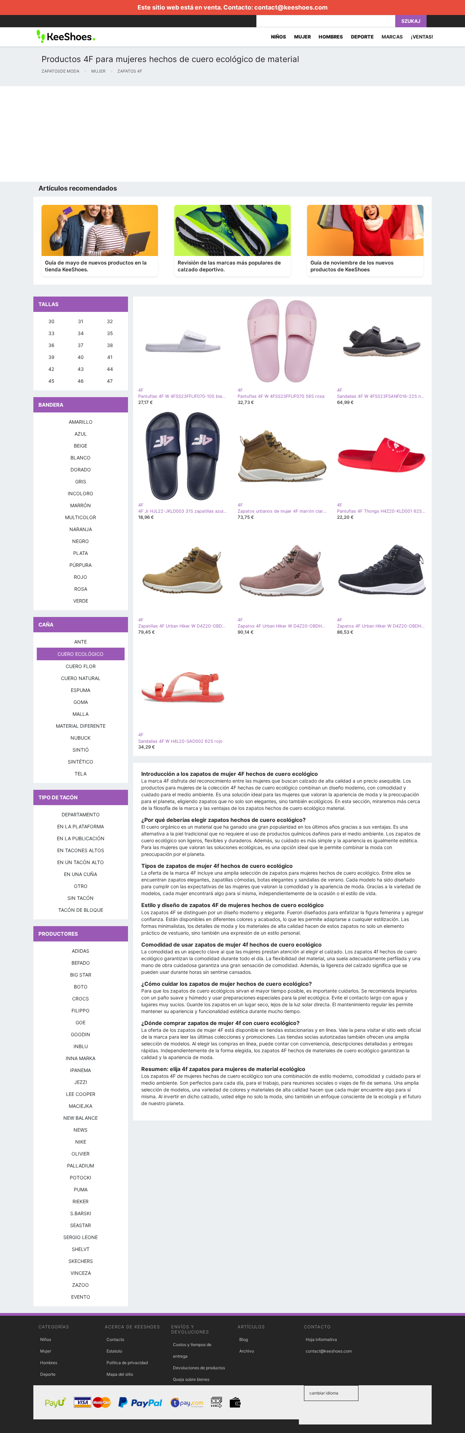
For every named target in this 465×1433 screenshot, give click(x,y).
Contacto (115, 1339)
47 (110, 381)
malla (81, 714)
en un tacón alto (80, 862)
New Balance (80, 1118)
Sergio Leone (80, 1237)
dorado (80, 469)
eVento (80, 1297)
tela (80, 773)
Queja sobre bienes (191, 1379)
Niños (45, 1339)
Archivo (246, 1351)
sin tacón (80, 898)
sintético (80, 762)
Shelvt (81, 1249)
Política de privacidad (127, 1362)
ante (80, 642)
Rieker (81, 1201)
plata (80, 553)
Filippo (80, 1010)
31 (80, 321)
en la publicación (81, 838)
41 (110, 357)
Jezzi (80, 1082)
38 (110, 345)
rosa (80, 589)
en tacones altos (80, 850)
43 (81, 369)
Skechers (80, 1261)
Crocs (80, 998)
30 (51, 321)
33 (51, 333)
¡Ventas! (422, 37)
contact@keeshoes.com (290, 7)
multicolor (80, 517)
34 (81, 333)
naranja (80, 529)
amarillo (81, 422)
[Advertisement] (204, 134)
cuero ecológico (80, 654)
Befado (80, 963)
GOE (80, 1022)
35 (110, 333)
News (80, 1130)
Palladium (80, 1165)
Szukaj (410, 21)
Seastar (80, 1225)
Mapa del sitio (120, 1374)
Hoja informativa (321, 1339)
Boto (80, 987)
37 (80, 345)
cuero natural (80, 678)
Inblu (81, 1046)
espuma (80, 690)
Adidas (80, 951)
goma (81, 702)
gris (80, 481)
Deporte (47, 1374)
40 (81, 357)
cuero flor (81, 666)
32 (110, 321)
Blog (243, 1339)
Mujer (45, 1351)
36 (51, 345)
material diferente (81, 726)
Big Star (80, 975)
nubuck (80, 738)
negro (80, 541)
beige (80, 446)
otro (80, 886)
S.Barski (80, 1213)
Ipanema (80, 1070)
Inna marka (80, 1058)
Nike (80, 1142)
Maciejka (80, 1106)
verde (80, 601)
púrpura (80, 565)
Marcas (392, 37)
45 (51, 381)
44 (110, 369)
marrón (80, 505)
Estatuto (114, 1351)
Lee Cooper (80, 1094)
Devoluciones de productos (199, 1367)
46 (81, 381)
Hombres (48, 1362)
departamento (81, 814)
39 (51, 357)
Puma (80, 1189)
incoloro (80, 493)
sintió (81, 750)
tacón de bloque (80, 910)
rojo (80, 577)
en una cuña (80, 874)
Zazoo (80, 1285)
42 (51, 369)
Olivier (80, 1154)
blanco (80, 458)
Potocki (80, 1177)
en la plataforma (80, 826)
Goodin (80, 1034)
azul (81, 434)
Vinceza (80, 1273)
